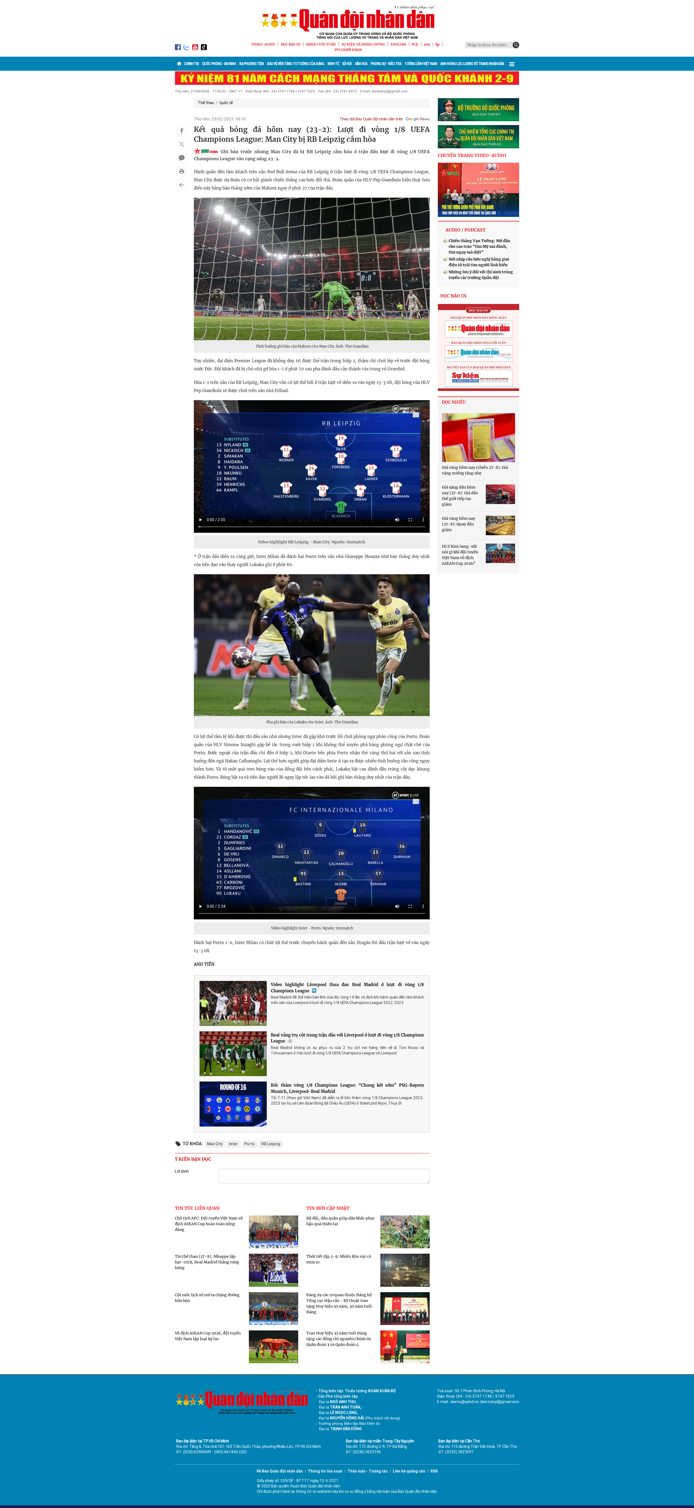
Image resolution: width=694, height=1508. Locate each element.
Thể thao (206, 102)
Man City (215, 1143)
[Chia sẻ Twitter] (181, 144)
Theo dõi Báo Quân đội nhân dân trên (371, 119)
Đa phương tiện (251, 63)
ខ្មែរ (437, 44)
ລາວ (427, 44)
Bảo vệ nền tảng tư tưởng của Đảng (295, 63)
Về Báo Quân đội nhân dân (279, 1471)
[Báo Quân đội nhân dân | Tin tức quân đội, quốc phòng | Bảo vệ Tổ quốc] (347, 22)
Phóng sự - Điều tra (386, 63)
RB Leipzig (270, 1143)
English (398, 44)
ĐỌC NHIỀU (454, 402)
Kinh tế (333, 63)
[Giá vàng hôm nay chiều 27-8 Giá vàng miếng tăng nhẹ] (478, 437)
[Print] (181, 171)
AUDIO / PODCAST (466, 230)
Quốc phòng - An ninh (219, 63)
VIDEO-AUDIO (263, 44)
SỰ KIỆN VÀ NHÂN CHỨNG (363, 44)
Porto (249, 1143)
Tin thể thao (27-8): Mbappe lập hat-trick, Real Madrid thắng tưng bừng (207, 1262)
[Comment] (181, 157)
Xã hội (347, 63)
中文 (415, 44)
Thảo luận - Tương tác (368, 1471)
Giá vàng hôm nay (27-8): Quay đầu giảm (458, 524)
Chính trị (191, 63)
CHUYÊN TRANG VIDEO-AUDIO (472, 155)
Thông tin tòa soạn (325, 1471)
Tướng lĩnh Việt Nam (420, 63)
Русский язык (348, 50)
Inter (233, 1143)
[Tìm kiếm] (516, 45)
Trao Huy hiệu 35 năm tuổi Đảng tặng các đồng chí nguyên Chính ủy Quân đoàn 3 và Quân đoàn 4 (338, 1339)
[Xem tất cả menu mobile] (512, 63)
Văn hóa (361, 63)
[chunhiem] (478, 136)
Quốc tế (226, 102)
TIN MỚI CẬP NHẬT (327, 1208)
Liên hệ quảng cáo (409, 1471)
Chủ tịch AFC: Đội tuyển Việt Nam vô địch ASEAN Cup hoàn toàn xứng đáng (209, 1224)
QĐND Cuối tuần (321, 44)
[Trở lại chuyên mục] (181, 184)
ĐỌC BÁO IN (290, 44)
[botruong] (478, 109)
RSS (434, 1471)
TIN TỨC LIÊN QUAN (197, 1208)
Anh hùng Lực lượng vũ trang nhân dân (472, 63)
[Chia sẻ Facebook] (181, 130)
